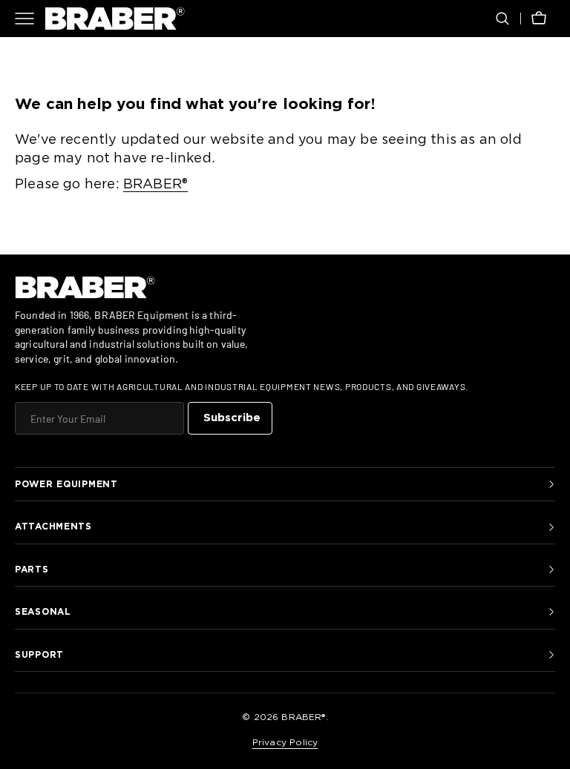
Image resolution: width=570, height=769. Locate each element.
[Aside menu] (30, 18)
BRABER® (155, 184)
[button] (502, 18)
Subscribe (232, 417)
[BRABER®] (115, 18)
